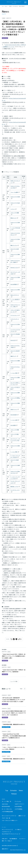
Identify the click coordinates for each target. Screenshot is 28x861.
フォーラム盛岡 (14, 192)
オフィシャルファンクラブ (8, 815)
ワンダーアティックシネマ (15, 482)
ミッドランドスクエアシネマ (15, 330)
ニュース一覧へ (14, 681)
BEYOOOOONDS (6, 806)
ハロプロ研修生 (18, 809)
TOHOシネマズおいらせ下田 (15, 187)
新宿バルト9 (13, 218)
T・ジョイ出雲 (14, 420)
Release (14, 794)
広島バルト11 (14, 409)
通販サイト (21, 815)
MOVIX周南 (13, 425)
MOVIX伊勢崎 (14, 284)
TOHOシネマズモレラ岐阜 (15, 346)
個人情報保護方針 (13, 838)
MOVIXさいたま (14, 267)
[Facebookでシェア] (14, 639)
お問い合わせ (4, 838)
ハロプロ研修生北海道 (7, 811)
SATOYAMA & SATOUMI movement (9, 845)
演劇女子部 (4, 848)
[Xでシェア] (11, 639)
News (21, 790)
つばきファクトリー (19, 804)
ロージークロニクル (7, 809)
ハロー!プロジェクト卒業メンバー (10, 820)
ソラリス (13, 209)
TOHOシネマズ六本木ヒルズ (15, 234)
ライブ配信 (17, 829)
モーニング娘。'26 (6, 801)
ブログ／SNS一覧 (6, 818)
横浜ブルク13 (14, 245)
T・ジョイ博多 (14, 452)
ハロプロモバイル (5, 831)
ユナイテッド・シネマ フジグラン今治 (15, 439)
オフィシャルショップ (6, 829)
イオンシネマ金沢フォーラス (15, 311)
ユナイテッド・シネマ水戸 (15, 272)
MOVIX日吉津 (14, 414)
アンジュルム (18, 801)
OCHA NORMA (18, 806)
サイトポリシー (22, 838)
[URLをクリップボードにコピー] (20, 639)
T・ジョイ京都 (14, 373)
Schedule (13, 790)
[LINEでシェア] (16, 639)
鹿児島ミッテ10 (14, 486)
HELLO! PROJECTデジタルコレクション (10, 834)
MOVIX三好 (13, 340)
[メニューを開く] (25, 2)
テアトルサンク (14, 315)
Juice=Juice (5, 804)
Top (6, 790)
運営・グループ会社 (6, 840)
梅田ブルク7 (13, 356)
